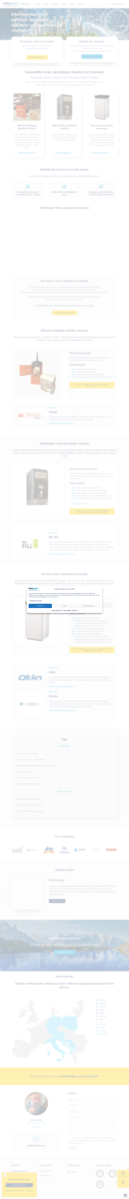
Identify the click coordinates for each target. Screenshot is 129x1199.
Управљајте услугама (36, 600)
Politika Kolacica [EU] (56, 610)
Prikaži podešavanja (89, 606)
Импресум (75, 610)
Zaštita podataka (67, 610)
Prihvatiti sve (40, 606)
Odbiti (64, 606)
